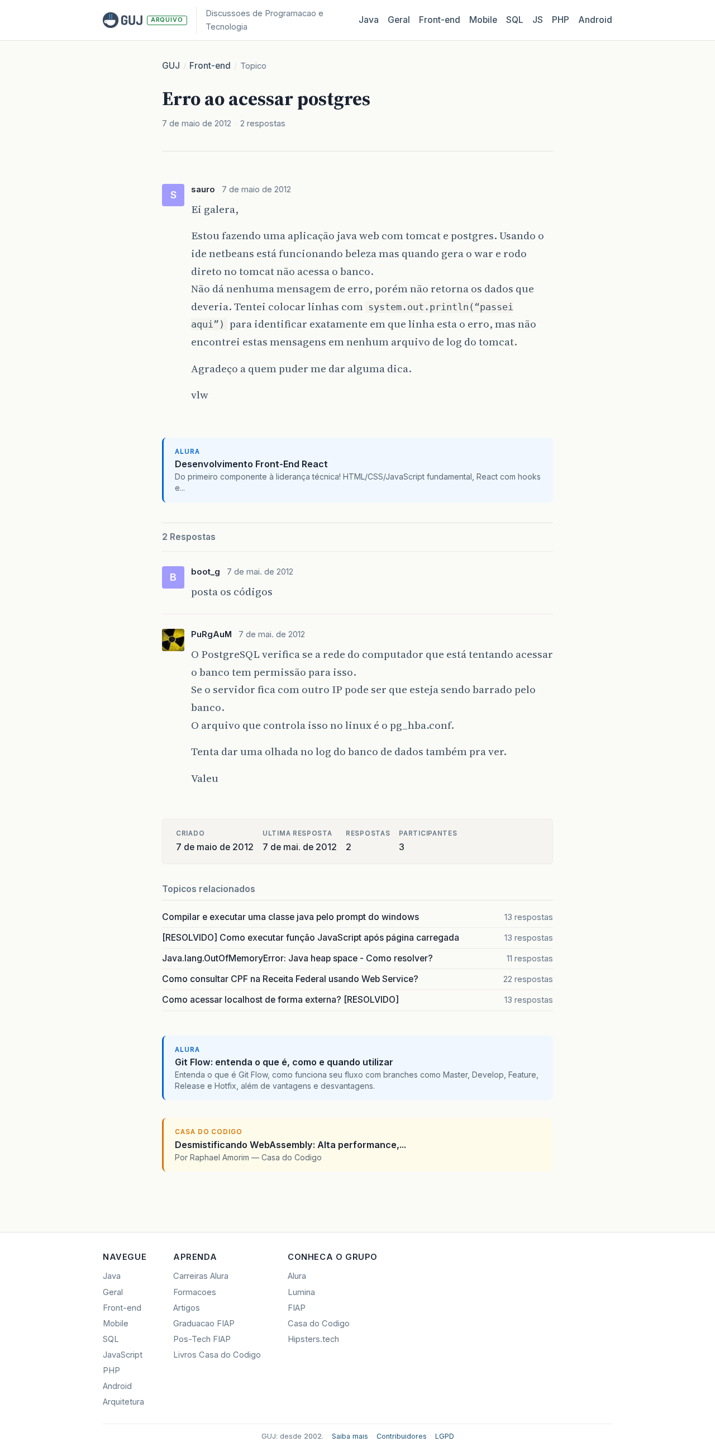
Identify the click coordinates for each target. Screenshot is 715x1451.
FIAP (297, 1308)
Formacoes (194, 1292)
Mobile (483, 20)
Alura (297, 1276)
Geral (399, 20)
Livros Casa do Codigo (217, 1355)
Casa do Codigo (319, 1324)
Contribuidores (401, 1436)
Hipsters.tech (313, 1339)
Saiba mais (350, 1436)
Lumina (301, 1292)
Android (595, 20)
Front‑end (439, 20)
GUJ (171, 65)
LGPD (444, 1436)
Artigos (186, 1308)
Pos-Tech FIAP (202, 1339)
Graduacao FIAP (204, 1324)
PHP (560, 20)
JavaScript (122, 1355)
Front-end (210, 65)
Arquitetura (123, 1402)
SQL (514, 20)
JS (537, 20)
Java (369, 20)
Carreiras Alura (200, 1276)
